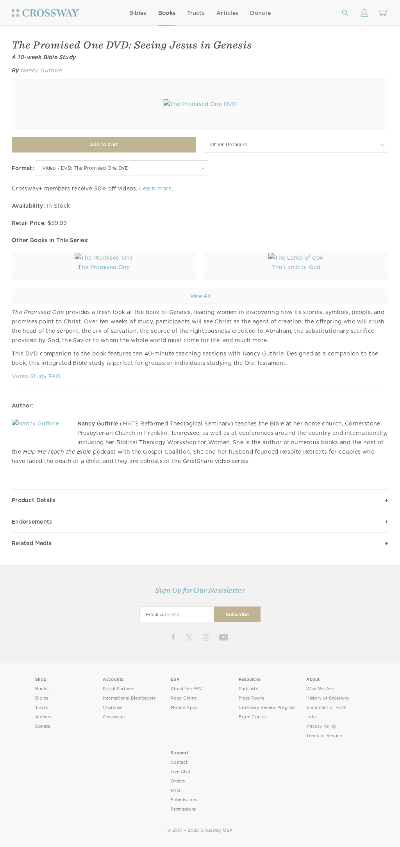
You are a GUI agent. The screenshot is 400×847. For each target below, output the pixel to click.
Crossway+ (114, 717)
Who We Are (320, 688)
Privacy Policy (321, 726)
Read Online (184, 698)
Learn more (155, 188)
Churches (112, 707)
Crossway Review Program (267, 707)
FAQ (175, 790)
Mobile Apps (184, 707)
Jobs (311, 717)
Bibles (137, 13)
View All (200, 296)
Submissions (184, 799)
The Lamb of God (295, 267)
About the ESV (186, 688)
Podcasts (248, 688)
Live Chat (181, 771)
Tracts (196, 13)
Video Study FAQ (36, 376)
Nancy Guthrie (41, 70)
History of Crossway (327, 698)
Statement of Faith (326, 707)
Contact (179, 762)
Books (167, 13)
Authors (43, 717)
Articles (227, 13)
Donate (260, 13)
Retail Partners (118, 688)
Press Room (251, 698)
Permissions (183, 809)
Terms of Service (324, 735)
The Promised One (104, 267)
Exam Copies (253, 717)
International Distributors (129, 698)
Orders (178, 781)
